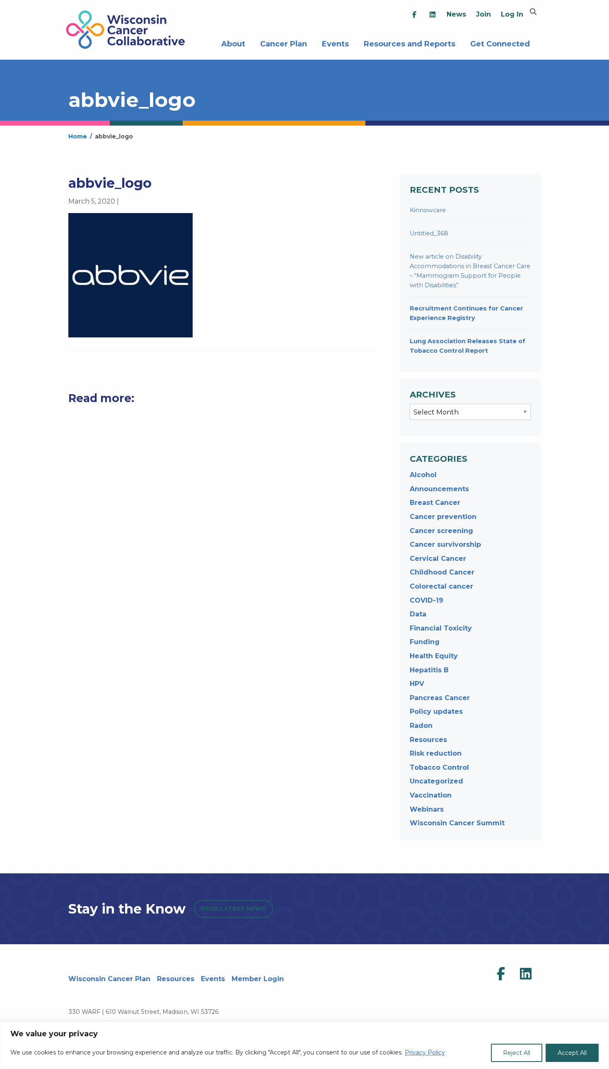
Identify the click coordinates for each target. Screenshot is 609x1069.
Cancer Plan (283, 42)
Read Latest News (233, 908)
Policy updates (436, 711)
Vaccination (431, 795)
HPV (417, 684)
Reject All (516, 1053)
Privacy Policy (425, 1052)
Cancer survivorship (445, 544)
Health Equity (434, 656)
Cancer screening (441, 531)
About (233, 42)
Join (483, 14)
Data (418, 614)
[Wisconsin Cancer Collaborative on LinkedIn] (525, 974)
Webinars (427, 809)
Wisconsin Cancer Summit (457, 823)
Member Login (258, 979)
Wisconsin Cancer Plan (109, 979)
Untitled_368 (429, 233)
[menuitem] (414, 15)
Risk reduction (436, 753)
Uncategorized (436, 781)
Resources (428, 740)
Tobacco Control (439, 767)
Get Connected (500, 42)
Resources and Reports (409, 42)
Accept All (572, 1053)
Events (335, 42)
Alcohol (423, 475)
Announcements (439, 489)
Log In (512, 14)
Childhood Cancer (442, 572)
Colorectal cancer (441, 586)
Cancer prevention (443, 517)
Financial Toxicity (441, 628)
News (456, 14)
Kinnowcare (428, 210)
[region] (304, 1045)
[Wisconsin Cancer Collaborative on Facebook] (501, 974)
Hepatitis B (429, 670)
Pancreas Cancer (440, 698)
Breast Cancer (435, 503)
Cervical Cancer (438, 558)
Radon (421, 726)
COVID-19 (426, 600)
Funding (425, 642)
